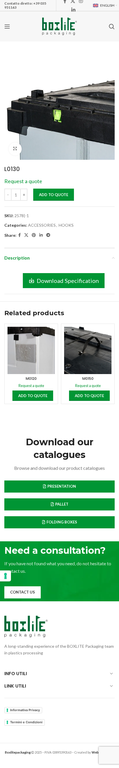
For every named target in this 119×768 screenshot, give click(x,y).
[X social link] (26, 235)
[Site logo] (59, 25)
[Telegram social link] (48, 235)
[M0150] (87, 350)
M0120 (31, 378)
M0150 (88, 378)
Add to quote (53, 194)
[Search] (112, 26)
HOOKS (66, 225)
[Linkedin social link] (73, 9)
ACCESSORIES (42, 225)
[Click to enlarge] (15, 148)
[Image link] (26, 626)
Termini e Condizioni (26, 722)
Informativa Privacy (25, 710)
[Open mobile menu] (7, 26)
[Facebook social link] (19, 235)
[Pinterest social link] (34, 235)
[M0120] (31, 350)
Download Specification (68, 280)
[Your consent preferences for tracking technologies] (5, 575)
